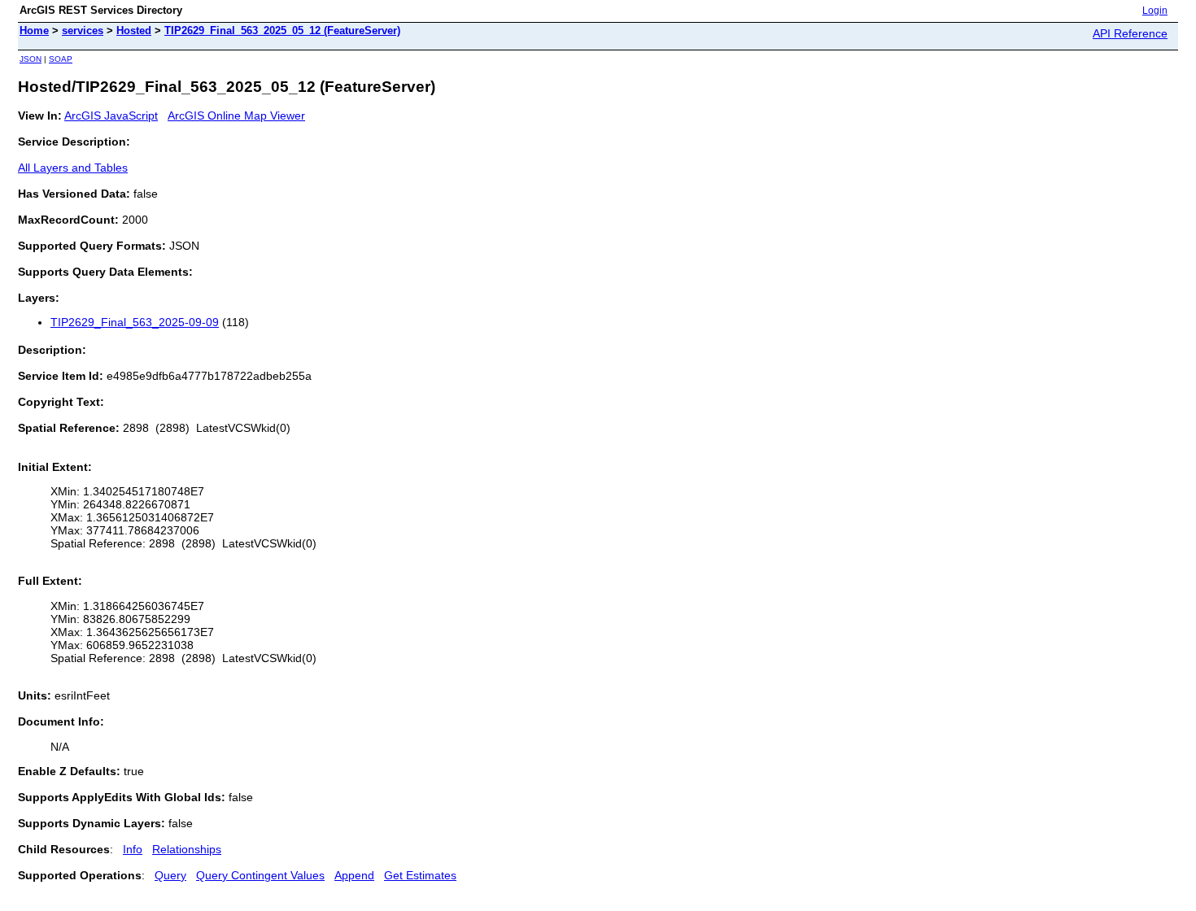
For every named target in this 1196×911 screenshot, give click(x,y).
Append (354, 875)
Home (34, 30)
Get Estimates (420, 875)
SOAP (60, 58)
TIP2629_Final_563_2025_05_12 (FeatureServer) (282, 30)
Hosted (133, 30)
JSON (30, 58)
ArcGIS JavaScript (111, 115)
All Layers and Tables (73, 167)
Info (132, 849)
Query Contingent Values (260, 875)
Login (1155, 10)
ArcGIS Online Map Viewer (236, 115)
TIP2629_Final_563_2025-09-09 (134, 322)
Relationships (186, 849)
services (82, 30)
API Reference (1130, 33)
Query (170, 875)
